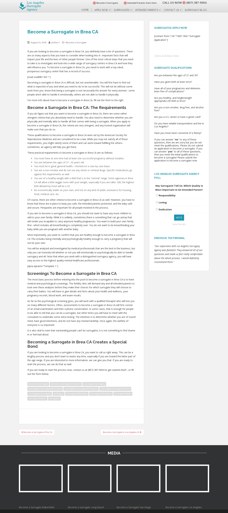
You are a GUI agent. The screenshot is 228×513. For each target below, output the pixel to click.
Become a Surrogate (76, 42)
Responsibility (167, 195)
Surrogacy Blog (196, 10)
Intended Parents (146, 10)
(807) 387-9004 (196, 3)
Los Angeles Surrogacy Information (45, 388)
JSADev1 (55, 42)
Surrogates (121, 10)
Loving (163, 202)
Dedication (165, 209)
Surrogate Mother (123, 393)
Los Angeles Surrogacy (94, 383)
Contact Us (171, 10)
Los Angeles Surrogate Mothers (115, 388)
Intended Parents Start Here (142, 3)
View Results (179, 224)
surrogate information (100, 393)
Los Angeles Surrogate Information (81, 388)
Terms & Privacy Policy (166, 55)
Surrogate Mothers (37, 398)
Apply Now (101, 10)
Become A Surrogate (107, 3)
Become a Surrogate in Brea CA (66, 383)
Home (85, 10)
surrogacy (58, 393)
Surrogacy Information (76, 393)
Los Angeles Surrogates (40, 393)
